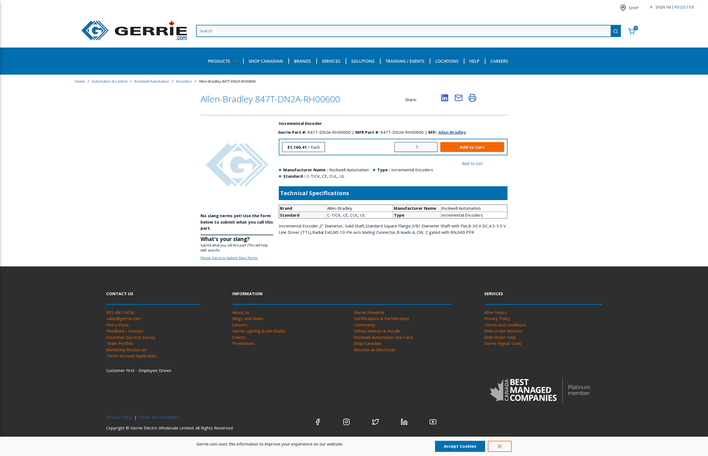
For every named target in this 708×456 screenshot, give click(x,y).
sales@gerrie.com (123, 318)
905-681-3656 (120, 312)
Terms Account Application (131, 355)
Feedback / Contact (124, 331)
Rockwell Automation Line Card (383, 337)
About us (240, 312)
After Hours (495, 312)
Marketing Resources (126, 349)
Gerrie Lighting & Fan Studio (258, 331)
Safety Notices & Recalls (377, 331)
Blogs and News (247, 318)
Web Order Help (500, 337)
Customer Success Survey (130, 337)
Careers (240, 324)
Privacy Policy (497, 318)
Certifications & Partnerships (381, 318)
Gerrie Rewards (369, 312)
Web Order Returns (503, 331)
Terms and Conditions (505, 324)
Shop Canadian (367, 343)
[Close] (500, 446)
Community (364, 324)
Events (239, 337)
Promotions (243, 343)
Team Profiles (119, 343)
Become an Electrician (374, 349)
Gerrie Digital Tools (502, 343)
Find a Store (117, 324)
